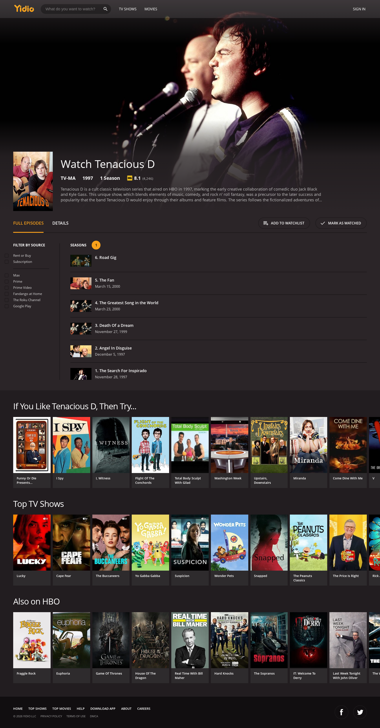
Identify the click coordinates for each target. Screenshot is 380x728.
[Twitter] (360, 712)
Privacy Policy (51, 716)
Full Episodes (28, 223)
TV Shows (128, 9)
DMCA (94, 716)
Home (18, 708)
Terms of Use (76, 716)
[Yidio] (24, 10)
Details (60, 223)
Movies (150, 9)
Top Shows (37, 708)
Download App (102, 708)
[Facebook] (341, 712)
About (126, 708)
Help (81, 708)
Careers (143, 708)
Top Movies (61, 708)
